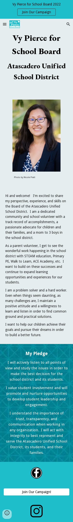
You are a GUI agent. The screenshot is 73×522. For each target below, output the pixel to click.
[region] (36, 9)
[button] (4, 24)
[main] (36, 57)
